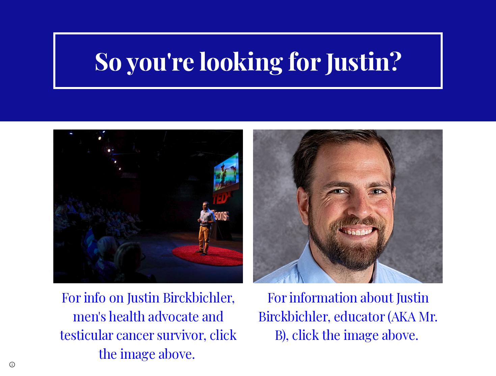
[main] (248, 60)
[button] (12, 364)
